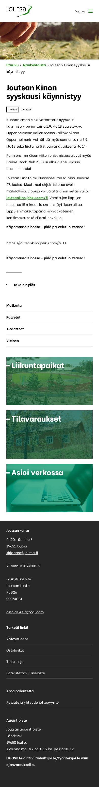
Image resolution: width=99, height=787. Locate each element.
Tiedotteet (15, 328)
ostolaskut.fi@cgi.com (25, 611)
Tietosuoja (15, 661)
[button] (83, 11)
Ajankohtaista (34, 64)
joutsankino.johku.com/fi (27, 197)
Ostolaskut (15, 650)
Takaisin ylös (24, 284)
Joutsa (19, 11)
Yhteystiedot (17, 638)
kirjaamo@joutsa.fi (22, 552)
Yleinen (12, 109)
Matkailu (13, 305)
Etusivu (12, 64)
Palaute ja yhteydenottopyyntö (32, 702)
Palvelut (13, 317)
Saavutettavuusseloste (25, 672)
